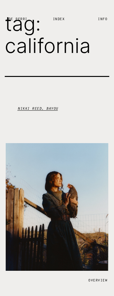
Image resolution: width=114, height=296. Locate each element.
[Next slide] (88, 211)
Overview (97, 280)
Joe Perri (16, 18)
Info (102, 18)
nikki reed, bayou (37, 108)
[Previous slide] (26, 211)
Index (59, 18)
